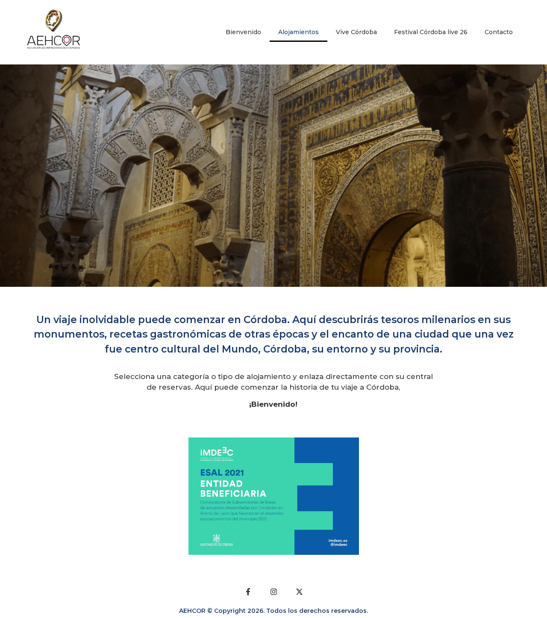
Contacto (499, 32)
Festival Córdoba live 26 (431, 32)
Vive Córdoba (356, 32)
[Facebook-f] (248, 592)
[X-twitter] (299, 592)
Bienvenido (243, 32)
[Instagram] (273, 592)
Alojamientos (298, 32)
